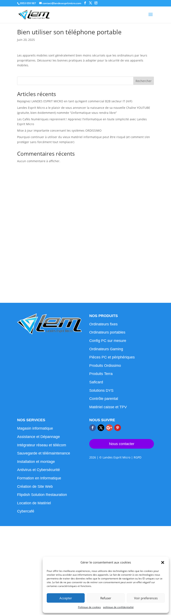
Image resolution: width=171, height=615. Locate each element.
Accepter (65, 598)
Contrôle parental (103, 399)
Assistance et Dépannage (38, 437)
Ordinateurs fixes (103, 324)
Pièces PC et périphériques (112, 357)
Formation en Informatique (39, 478)
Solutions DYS (101, 390)
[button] (163, 562)
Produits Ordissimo (105, 365)
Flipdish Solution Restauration (42, 495)
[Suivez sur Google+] (109, 427)
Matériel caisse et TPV (108, 407)
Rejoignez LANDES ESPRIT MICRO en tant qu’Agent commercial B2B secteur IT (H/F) (74, 101)
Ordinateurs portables (107, 332)
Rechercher (144, 81)
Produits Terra (101, 374)
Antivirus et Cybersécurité (38, 470)
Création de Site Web (35, 486)
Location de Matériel (34, 503)
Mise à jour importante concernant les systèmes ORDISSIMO (59, 130)
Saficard (96, 382)
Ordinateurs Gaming (106, 349)
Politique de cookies (89, 607)
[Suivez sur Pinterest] (117, 427)
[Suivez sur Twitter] (101, 427)
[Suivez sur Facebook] (92, 427)
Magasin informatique (35, 428)
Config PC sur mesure (107, 341)
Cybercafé (25, 511)
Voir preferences (146, 598)
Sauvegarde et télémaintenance (43, 453)
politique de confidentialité (118, 607)
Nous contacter (121, 444)
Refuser (105, 598)
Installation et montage (36, 462)
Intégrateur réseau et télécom (41, 445)
